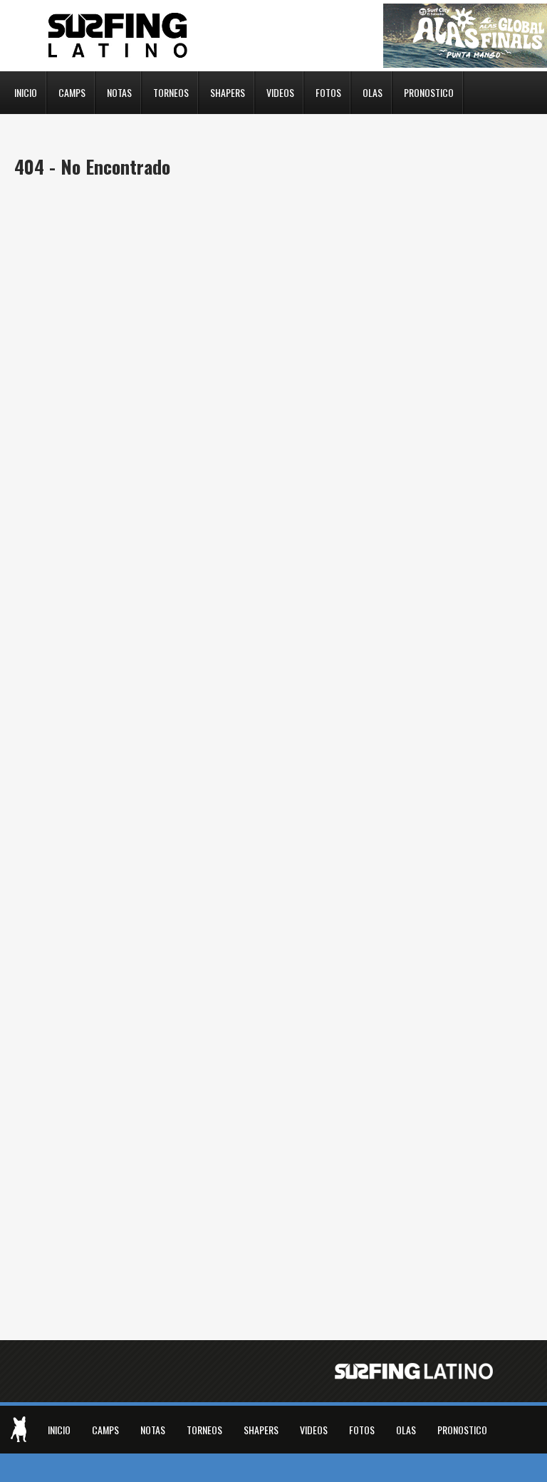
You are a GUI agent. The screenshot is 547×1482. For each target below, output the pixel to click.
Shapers (227, 91)
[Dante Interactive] (18, 1429)
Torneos (171, 91)
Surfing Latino (119, 35)
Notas (119, 91)
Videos (280, 91)
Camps (71, 91)
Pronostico (429, 91)
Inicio (25, 91)
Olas (372, 91)
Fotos (328, 91)
